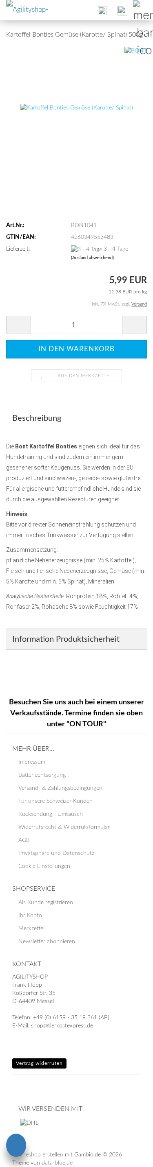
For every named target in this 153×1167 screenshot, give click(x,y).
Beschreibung (36, 418)
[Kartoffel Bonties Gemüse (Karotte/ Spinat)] (76, 108)
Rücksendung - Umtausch (50, 814)
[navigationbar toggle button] (143, 10)
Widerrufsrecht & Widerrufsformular (64, 827)
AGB (24, 840)
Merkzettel (31, 928)
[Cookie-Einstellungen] (16, 1147)
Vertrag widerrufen (39, 1063)
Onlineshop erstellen (37, 1155)
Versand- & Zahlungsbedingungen (60, 788)
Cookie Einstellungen (44, 866)
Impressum (31, 762)
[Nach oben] (130, 1155)
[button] (18, 325)
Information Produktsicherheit (66, 639)
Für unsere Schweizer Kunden (55, 801)
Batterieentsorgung (42, 775)
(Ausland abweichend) (92, 258)
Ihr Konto (30, 915)
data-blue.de (57, 1163)
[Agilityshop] (30, 10)
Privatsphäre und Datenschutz (56, 853)
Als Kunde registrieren (45, 902)
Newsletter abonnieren (46, 941)
